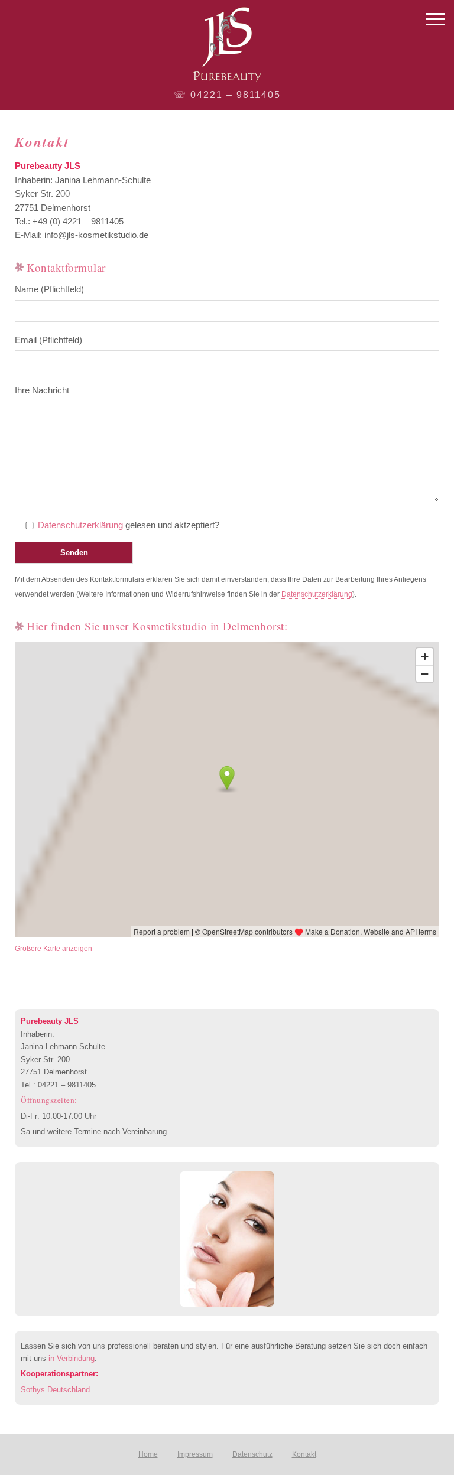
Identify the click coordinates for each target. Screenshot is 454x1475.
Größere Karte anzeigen (53, 949)
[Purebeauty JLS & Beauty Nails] (227, 44)
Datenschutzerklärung (80, 525)
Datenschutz (252, 1454)
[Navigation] (435, 20)
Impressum (195, 1454)
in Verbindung (71, 1358)
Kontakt (304, 1454)
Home (148, 1454)
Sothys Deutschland (55, 1389)
